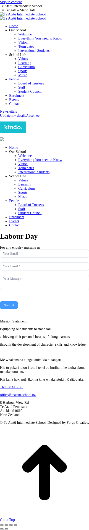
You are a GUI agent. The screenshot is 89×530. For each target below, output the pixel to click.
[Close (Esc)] (2, 525)
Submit (9, 305)
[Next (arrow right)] (6, 529)
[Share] (6, 525)
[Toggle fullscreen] (11, 525)
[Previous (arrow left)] (2, 529)
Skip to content (11, 2)
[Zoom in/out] (15, 525)
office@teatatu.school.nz (18, 395)
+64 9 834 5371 (11, 387)
